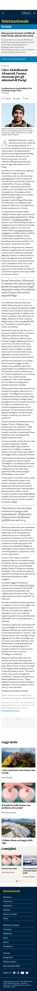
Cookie (13, 987)
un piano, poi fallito (21, 220)
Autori (6, 942)
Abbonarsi (26, 13)
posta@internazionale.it (11, 711)
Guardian (5, 698)
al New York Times (26, 586)
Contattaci (7, 902)
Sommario (7, 906)
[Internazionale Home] (12, 891)
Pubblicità (7, 934)
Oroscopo (7, 930)
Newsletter (8, 947)
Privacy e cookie (10, 914)
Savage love (8, 958)
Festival (6, 910)
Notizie (6, 26)
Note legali (6, 987)
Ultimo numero (9, 962)
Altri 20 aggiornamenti (13, 59)
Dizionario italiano (11, 925)
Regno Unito (16, 91)
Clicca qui (14, 698)
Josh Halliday (22, 88)
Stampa (18, 98)
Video (5, 919)
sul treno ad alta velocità (11, 217)
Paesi (5, 938)
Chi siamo (7, 897)
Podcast (6, 953)
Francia (5, 66)
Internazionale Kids (11, 966)
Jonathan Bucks (8, 88)
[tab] (16, 881)
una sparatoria (7, 179)
